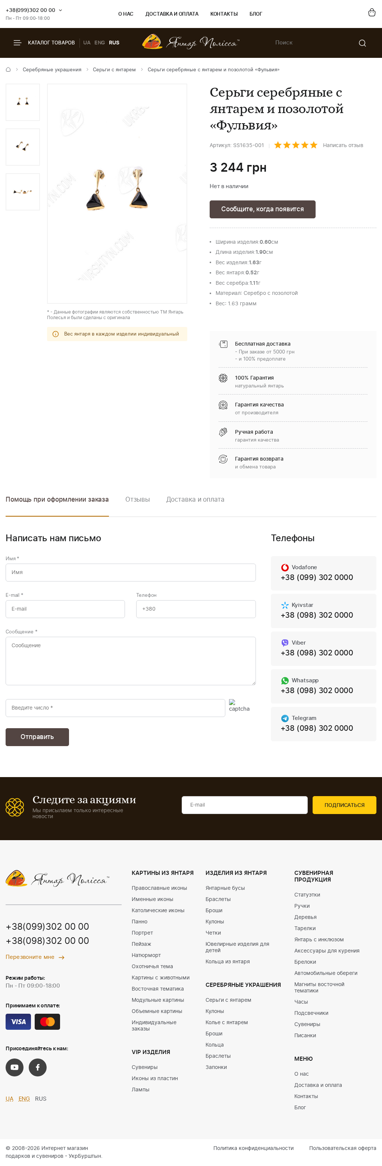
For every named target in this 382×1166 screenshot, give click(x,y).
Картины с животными (161, 977)
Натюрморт (146, 955)
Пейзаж (141, 944)
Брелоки (305, 962)
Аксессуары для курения (327, 951)
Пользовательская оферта (342, 1148)
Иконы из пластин (155, 1078)
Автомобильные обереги (325, 973)
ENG (100, 43)
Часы (301, 1002)
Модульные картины (158, 1000)
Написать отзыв (343, 145)
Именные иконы (152, 899)
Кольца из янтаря (228, 961)
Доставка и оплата (171, 14)
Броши (214, 910)
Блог (256, 14)
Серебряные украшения (52, 70)
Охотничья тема (152, 966)
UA (87, 43)
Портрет (142, 933)
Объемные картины (157, 1011)
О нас (126, 14)
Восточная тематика (158, 989)
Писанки (305, 1035)
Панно (139, 922)
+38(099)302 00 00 (30, 10)
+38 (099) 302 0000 (317, 578)
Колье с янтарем (227, 1022)
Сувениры (145, 1067)
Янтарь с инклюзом (319, 939)
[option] (23, 102)
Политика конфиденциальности (253, 1148)
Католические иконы (158, 910)
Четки (213, 933)
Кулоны (215, 922)
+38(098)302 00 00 (47, 941)
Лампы (141, 1089)
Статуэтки (307, 895)
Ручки (302, 906)
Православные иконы (159, 888)
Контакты (224, 14)
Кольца (215, 1045)
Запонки (216, 1067)
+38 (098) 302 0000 (317, 615)
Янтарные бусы (225, 888)
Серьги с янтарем (114, 70)
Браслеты (218, 899)
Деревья (305, 917)
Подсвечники (311, 1013)
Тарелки (305, 928)
